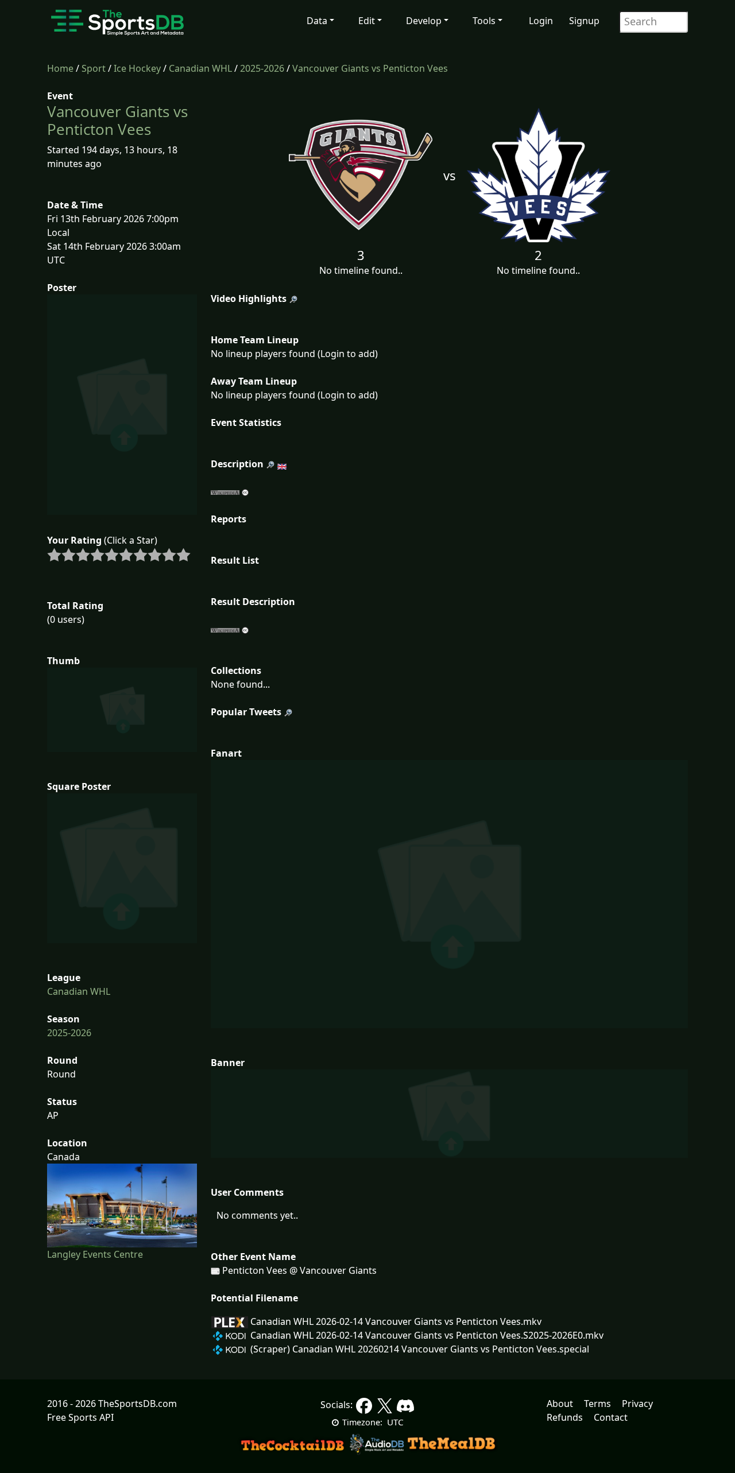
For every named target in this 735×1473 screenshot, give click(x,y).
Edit (366, 20)
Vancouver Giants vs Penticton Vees (370, 68)
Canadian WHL (200, 68)
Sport (94, 68)
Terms (597, 1403)
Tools (484, 20)
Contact (611, 1417)
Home (60, 68)
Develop (424, 20)
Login (541, 20)
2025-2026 (262, 68)
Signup (584, 20)
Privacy (637, 1403)
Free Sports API (80, 1417)
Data (317, 20)
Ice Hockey (137, 68)
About (560, 1403)
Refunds (565, 1417)
